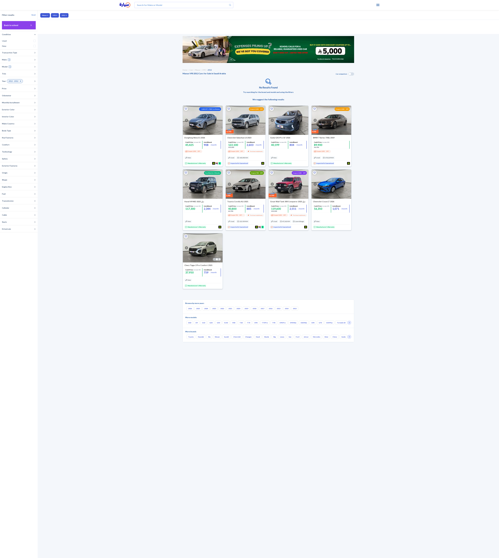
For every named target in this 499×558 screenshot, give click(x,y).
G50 (218, 323)
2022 (222, 308)
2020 (238, 308)
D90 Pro (283, 323)
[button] (186, 109)
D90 (255, 323)
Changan (248, 337)
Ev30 (226, 323)
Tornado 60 (341, 323)
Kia (209, 337)
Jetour (306, 337)
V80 (233, 323)
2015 (278, 308)
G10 (203, 323)
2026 (190, 308)
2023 (214, 308)
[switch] (351, 74)
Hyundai (201, 337)
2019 (246, 308)
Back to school (11, 25)
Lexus (282, 337)
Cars (191, 70)
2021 (230, 308)
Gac (290, 337)
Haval (258, 337)
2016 (270, 308)
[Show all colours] (217, 259)
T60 (241, 323)
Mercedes (316, 337)
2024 (206, 308)
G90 (312, 323)
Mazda (266, 337)
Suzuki (226, 337)
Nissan (217, 337)
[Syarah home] (125, 5)
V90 (54, 15)
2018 (254, 308)
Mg (274, 337)
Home (185, 70)
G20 (210, 323)
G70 (320, 323)
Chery (335, 337)
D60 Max (304, 323)
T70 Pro (265, 323)
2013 (295, 308)
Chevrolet (237, 337)
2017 (262, 308)
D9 (197, 323)
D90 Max (293, 323)
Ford (297, 337)
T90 (273, 323)
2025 (198, 308)
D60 (189, 323)
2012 (63, 15)
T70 (248, 323)
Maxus (44, 15)
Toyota (190, 337)
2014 (286, 308)
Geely (343, 337)
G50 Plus (329, 323)
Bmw (326, 337)
